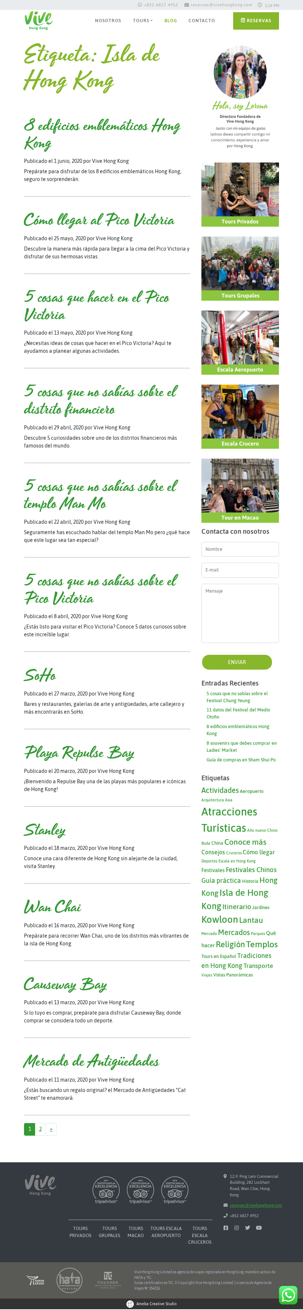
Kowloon (219, 919)
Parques (258, 933)
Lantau (251, 920)
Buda (205, 843)
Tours (141, 20)
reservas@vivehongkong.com (221, 5)
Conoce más (245, 842)
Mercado (209, 933)
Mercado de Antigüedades (91, 1062)
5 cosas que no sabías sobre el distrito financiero (100, 401)
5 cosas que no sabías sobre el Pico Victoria (100, 590)
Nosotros (108, 20)
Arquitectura (212, 800)
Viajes (206, 975)
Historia (250, 881)
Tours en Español (218, 956)
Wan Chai (52, 907)
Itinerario (236, 906)
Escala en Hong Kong (237, 861)
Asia (228, 800)
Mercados (234, 932)
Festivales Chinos (251, 870)
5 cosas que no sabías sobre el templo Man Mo (100, 496)
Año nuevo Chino (262, 830)
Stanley (44, 830)
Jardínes (260, 907)
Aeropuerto (251, 791)
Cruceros (234, 853)
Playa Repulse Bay (79, 753)
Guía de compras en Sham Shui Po (241, 760)
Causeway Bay (65, 985)
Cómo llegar (259, 852)
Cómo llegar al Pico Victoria (99, 220)
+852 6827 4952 (161, 5)
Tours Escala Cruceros (199, 1235)
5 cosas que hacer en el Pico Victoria (96, 307)
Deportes (209, 861)
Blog (170, 20)
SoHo (40, 676)
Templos (262, 944)
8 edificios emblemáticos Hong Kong (102, 135)
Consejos (213, 852)
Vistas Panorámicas (233, 975)
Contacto (201, 20)
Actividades (220, 790)
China (217, 843)
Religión (230, 944)
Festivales (213, 870)
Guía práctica (221, 880)
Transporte (258, 965)
